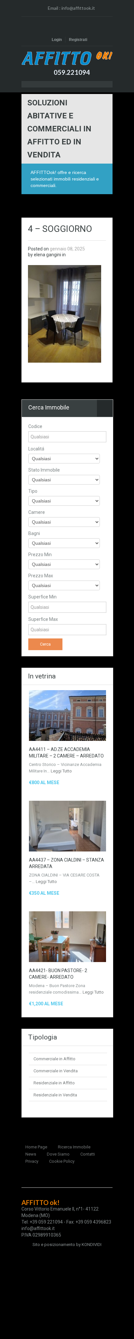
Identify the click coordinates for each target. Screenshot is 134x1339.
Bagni (34, 533)
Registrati (78, 39)
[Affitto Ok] (67, 58)
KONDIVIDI (91, 1244)
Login (57, 39)
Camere (36, 512)
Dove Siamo (58, 1154)
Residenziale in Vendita (55, 1094)
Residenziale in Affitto (54, 1082)
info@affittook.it (78, 8)
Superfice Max (43, 619)
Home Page (36, 1147)
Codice (35, 426)
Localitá (36, 448)
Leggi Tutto (61, 771)
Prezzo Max (40, 575)
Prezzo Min (40, 554)
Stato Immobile (44, 470)
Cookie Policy (61, 1161)
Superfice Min (42, 596)
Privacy (31, 1161)
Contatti (87, 1154)
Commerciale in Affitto (54, 1058)
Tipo (32, 491)
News (30, 1154)
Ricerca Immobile (74, 1147)
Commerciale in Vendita (56, 1070)
